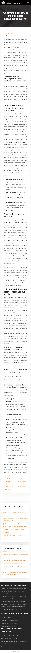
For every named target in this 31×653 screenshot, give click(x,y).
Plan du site (15, 651)
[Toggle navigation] (28, 2)
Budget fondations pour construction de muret (9, 484)
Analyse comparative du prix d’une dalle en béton (21, 482)
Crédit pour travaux (9, 33)
